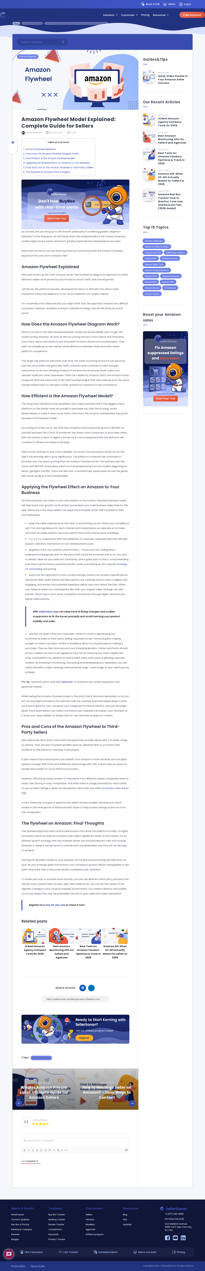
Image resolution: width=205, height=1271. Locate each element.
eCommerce (170, 287)
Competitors (55, 1229)
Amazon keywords (170, 276)
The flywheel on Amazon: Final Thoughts (46, 172)
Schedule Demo (108, 1252)
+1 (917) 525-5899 (174, 1213)
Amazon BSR (151, 282)
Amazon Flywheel (32, 23)
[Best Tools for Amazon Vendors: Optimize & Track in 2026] (149, 153)
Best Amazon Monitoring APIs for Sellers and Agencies (61, 952)
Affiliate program (95, 1234)
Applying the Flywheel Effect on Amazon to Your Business (56, 162)
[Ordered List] (41, 1150)
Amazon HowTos (153, 252)
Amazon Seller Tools (154, 264)
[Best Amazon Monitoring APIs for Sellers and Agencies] (149, 136)
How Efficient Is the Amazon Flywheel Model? (49, 158)
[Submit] (63, 41)
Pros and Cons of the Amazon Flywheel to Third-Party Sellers (58, 167)
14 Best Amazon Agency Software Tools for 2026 (35, 950)
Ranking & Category (21, 1229)
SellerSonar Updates (175, 252)
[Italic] (29, 1150)
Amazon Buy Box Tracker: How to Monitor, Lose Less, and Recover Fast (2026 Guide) (170, 201)
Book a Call (152, 4)
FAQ (125, 1219)
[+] (66, 1150)
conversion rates (111, 788)
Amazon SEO (151, 276)
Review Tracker (56, 1224)
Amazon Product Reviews (157, 270)
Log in (187, 4)
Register (84, 1038)
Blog (16, 23)
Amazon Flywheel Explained (39, 149)
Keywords (53, 1234)
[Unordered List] (45, 1150)
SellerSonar (46, 611)
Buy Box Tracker (56, 1214)
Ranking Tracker (56, 1219)
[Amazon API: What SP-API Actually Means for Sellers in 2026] (149, 174)
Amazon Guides (152, 293)
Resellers (90, 1224)
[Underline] (33, 1150)
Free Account (192, 15)
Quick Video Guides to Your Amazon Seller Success (173, 79)
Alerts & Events (22, 1208)
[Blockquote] (50, 1150)
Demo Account (147, 1252)
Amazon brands (152, 287)
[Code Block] (54, 1150)
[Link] (58, 1150)
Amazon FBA (151, 258)
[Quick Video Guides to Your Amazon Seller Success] (149, 77)
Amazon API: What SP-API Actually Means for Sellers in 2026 (115, 952)
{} (62, 1150)
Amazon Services (170, 258)
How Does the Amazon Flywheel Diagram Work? (51, 153)
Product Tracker (56, 1239)
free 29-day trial (55, 905)
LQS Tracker (70, 1252)
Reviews (15, 1234)
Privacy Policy (18, 1266)
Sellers (89, 1214)
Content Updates (20, 1219)
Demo (171, 4)
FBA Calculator (34, 1252)
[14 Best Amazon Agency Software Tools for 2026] (149, 119)
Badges (15, 1239)
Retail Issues (17, 1214)
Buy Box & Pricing (20, 1224)
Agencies (90, 1229)
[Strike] (37, 1150)
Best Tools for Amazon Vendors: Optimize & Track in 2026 (88, 952)
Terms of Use (37, 1266)
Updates (127, 1224)
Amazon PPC (168, 282)
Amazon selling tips (154, 240)
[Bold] (24, 1150)
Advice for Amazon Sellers (157, 246)
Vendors (90, 1219)
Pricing (145, 15)
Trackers (55, 1208)
